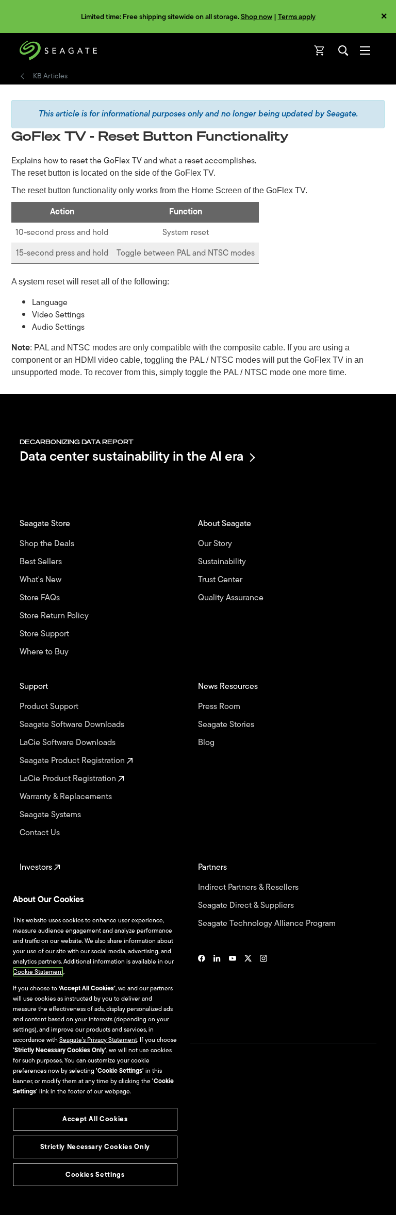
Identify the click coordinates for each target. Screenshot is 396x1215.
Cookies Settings (43, 1190)
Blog (207, 743)
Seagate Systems (51, 815)
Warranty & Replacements (67, 797)
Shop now (256, 17)
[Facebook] (201, 986)
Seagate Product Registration (73, 761)
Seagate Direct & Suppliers (247, 906)
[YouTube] (232, 986)
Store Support (45, 634)
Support (35, 687)
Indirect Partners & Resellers (249, 887)
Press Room (220, 707)
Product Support (50, 707)
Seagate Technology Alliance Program (268, 924)
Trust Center (221, 580)
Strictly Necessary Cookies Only (95, 1146)
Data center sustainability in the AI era (131, 457)
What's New (41, 580)
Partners (213, 867)
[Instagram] (263, 986)
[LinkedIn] (217, 986)
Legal (27, 1138)
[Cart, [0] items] (319, 50)
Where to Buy (45, 652)
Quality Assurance (232, 598)
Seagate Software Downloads (73, 725)
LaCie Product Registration (69, 779)
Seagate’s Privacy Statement (98, 1040)
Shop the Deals (49, 544)
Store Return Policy (55, 616)
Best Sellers (42, 562)
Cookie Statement (38, 972)
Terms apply (297, 17)
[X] (248, 986)
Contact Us (41, 833)
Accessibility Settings (48, 1198)
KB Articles (50, 76)
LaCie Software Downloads (69, 743)
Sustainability (223, 562)
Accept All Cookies (95, 1118)
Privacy (29, 1156)
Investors (37, 867)
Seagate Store (46, 524)
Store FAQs (41, 598)
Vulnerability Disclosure (52, 1173)
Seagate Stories (227, 725)
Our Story (216, 544)
